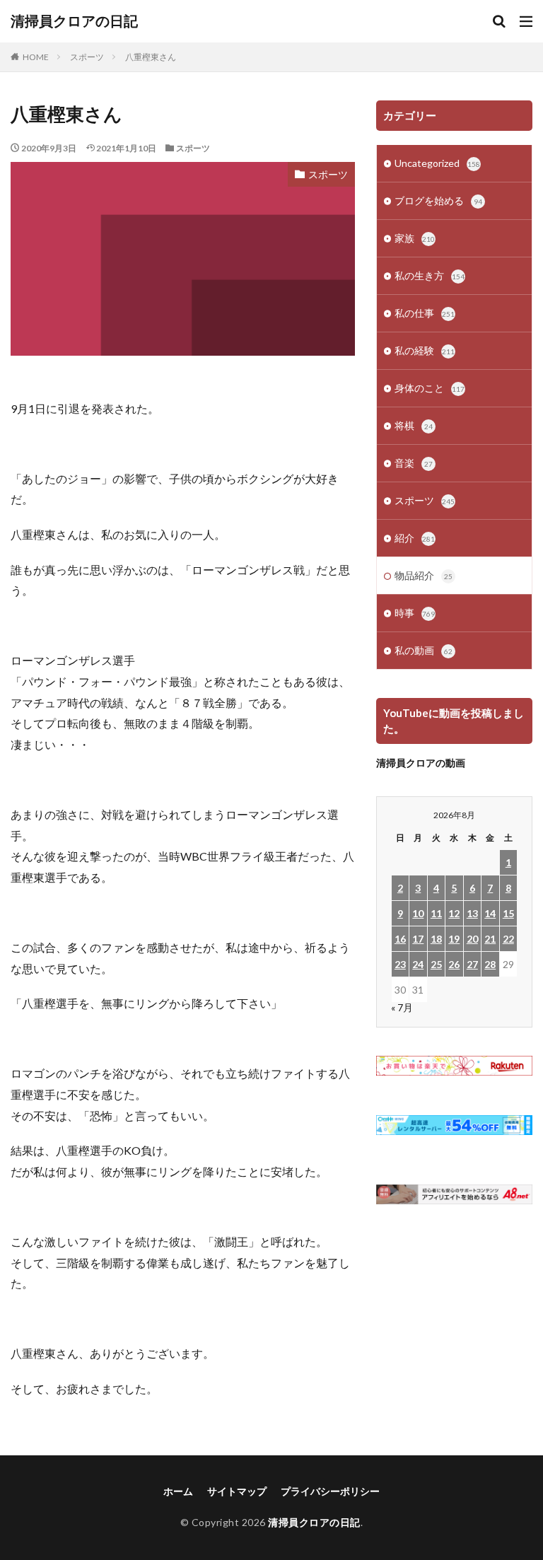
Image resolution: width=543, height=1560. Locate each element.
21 (490, 939)
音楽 (414, 463)
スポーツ (87, 57)
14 (490, 913)
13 (472, 913)
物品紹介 (423, 575)
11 (436, 913)
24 (418, 964)
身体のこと (430, 388)
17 (418, 939)
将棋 (414, 425)
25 (436, 964)
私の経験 (425, 350)
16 (400, 939)
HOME (36, 57)
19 (454, 939)
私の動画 (423, 650)
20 (472, 939)
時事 (415, 613)
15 (508, 913)
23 (400, 964)
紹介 (415, 538)
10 (418, 913)
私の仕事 (425, 313)
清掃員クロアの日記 (74, 21)
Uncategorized (437, 163)
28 (490, 964)
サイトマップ (237, 1491)
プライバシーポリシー (330, 1491)
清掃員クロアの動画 (420, 763)
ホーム (178, 1491)
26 (454, 964)
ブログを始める (438, 200)
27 (472, 964)
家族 (415, 238)
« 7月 (402, 1007)
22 (508, 939)
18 (436, 939)
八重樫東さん (150, 57)
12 (454, 913)
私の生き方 (430, 275)
